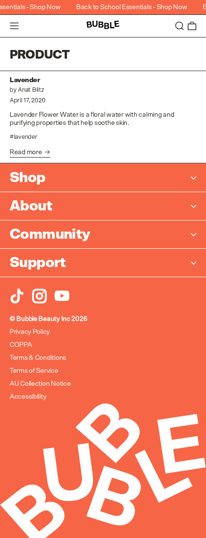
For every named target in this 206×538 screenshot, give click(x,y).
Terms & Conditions (38, 358)
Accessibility (28, 396)
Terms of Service (34, 370)
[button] (179, 26)
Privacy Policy (30, 332)
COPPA (21, 345)
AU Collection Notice (40, 383)
